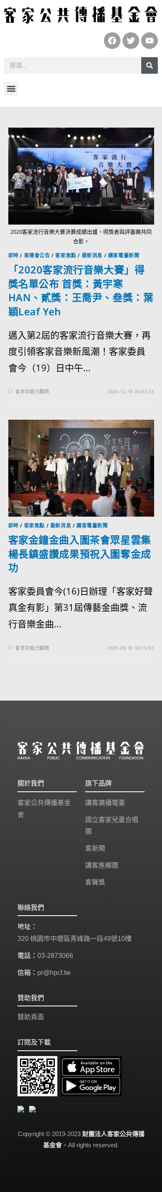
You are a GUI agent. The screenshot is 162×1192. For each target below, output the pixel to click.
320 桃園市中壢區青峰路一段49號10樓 (74, 938)
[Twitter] (131, 40)
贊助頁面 (30, 1016)
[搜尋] (149, 65)
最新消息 (92, 255)
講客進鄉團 (101, 865)
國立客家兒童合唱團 (111, 825)
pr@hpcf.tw (54, 972)
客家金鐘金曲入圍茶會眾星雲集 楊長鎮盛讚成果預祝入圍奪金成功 (79, 553)
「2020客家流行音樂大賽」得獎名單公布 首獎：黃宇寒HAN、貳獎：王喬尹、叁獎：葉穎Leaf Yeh (81, 290)
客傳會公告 (37, 255)
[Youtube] (149, 40)
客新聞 (95, 848)
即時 (13, 255)
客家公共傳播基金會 (44, 808)
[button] (11, 89)
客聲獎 (95, 882)
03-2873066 (55, 955)
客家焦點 (65, 255)
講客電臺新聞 (124, 255)
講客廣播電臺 (105, 802)
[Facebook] (112, 40)
